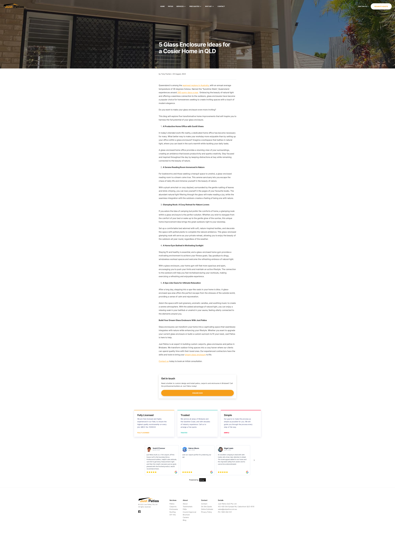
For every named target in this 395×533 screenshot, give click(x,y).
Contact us (164, 361)
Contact (221, 6)
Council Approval (189, 512)
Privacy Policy (206, 512)
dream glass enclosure (195, 354)
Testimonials (187, 507)
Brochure (186, 515)
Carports (173, 507)
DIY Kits (173, 515)
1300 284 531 (362, 6)
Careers (186, 517)
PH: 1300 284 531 (225, 512)
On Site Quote (206, 507)
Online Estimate (207, 509)
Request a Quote (381, 6)
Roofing (172, 512)
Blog (184, 520)
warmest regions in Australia (196, 85)
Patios (170, 6)
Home (162, 6)
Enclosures (174, 509)
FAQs (185, 509)
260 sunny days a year (187, 92)
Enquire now (197, 393)
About (185, 504)
